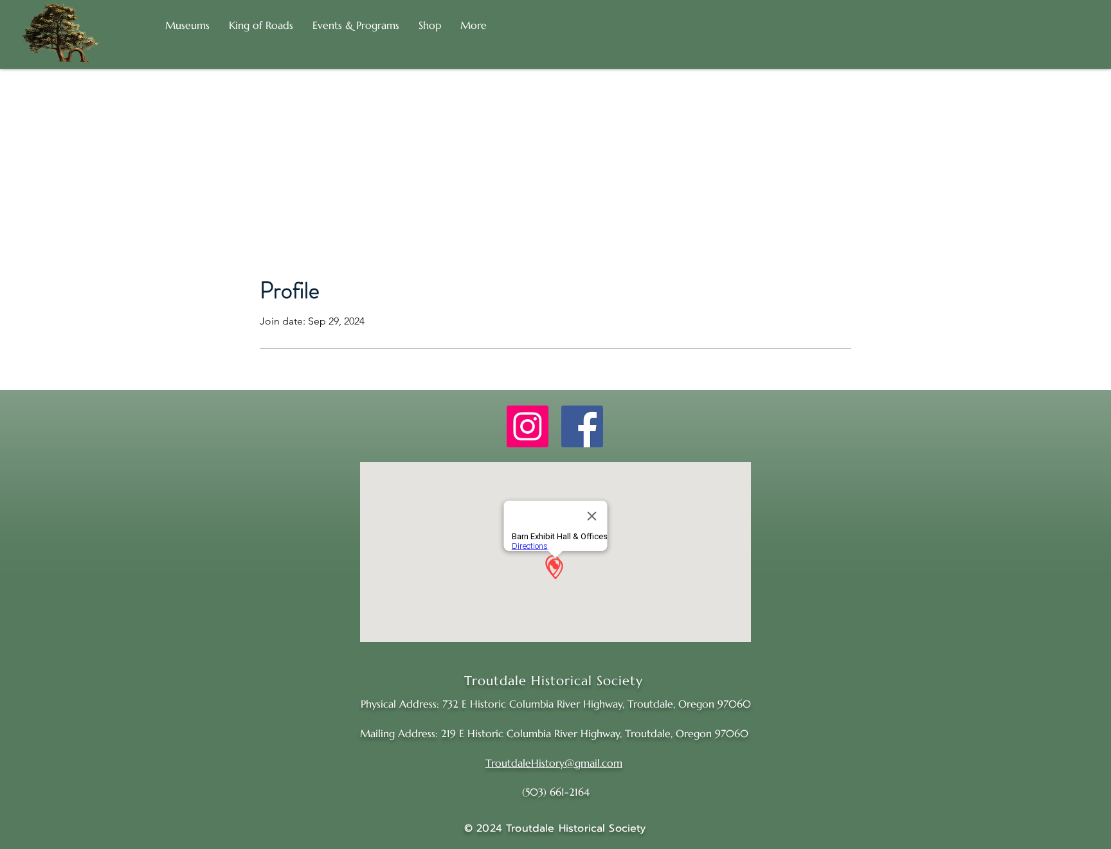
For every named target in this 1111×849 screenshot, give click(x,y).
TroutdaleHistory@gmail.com (553, 762)
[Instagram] (527, 426)
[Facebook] (582, 426)
